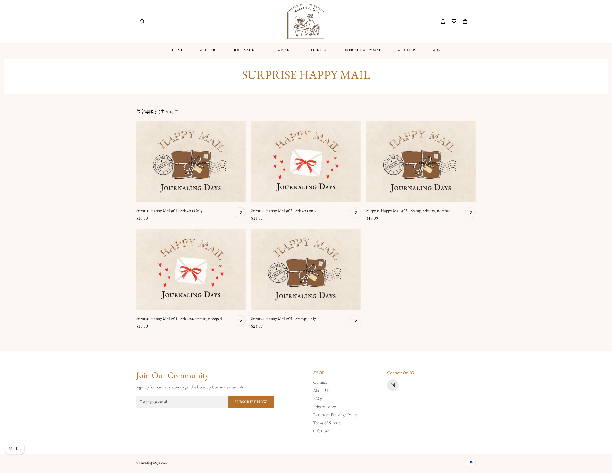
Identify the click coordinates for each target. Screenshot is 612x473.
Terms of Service (326, 422)
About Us (407, 50)
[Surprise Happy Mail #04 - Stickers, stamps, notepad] (191, 269)
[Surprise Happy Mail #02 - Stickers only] (306, 161)
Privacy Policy (324, 406)
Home (177, 50)
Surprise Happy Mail (362, 50)
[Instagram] (393, 385)
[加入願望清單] (240, 212)
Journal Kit (246, 50)
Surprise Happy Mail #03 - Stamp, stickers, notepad (408, 210)
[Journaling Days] (306, 21)
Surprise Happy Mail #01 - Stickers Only (169, 210)
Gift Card (208, 50)
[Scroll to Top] (602, 446)
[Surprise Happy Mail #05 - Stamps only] (306, 269)
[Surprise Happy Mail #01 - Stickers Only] (191, 161)
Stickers (317, 50)
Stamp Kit (283, 50)
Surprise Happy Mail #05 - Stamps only (283, 318)
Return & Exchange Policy (335, 414)
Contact (320, 382)
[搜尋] (142, 21)
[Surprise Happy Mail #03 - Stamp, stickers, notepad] (421, 161)
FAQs (435, 50)
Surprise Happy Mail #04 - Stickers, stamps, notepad (179, 318)
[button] (464, 21)
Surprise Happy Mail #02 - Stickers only (283, 210)
